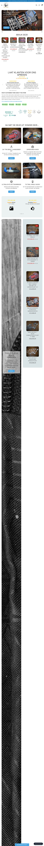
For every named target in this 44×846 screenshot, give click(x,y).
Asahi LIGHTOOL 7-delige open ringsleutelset (32, 359)
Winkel (33, 158)
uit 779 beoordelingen (21, 78)
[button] (3, 84)
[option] (22, 20)
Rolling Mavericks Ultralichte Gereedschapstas (32, 310)
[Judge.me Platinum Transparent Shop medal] (20, 111)
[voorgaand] (2, 31)
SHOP (32, 27)
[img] (22, 77)
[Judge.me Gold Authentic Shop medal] (29, 111)
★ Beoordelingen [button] (22, 844)
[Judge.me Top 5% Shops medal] (39, 111)
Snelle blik (5, 40)
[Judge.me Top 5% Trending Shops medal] (29, 115)
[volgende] (41, 31)
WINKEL (11, 158)
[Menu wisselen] (2, 5)
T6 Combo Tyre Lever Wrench (30, 46)
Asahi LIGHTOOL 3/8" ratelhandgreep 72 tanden (32, 260)
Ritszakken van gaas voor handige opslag (39, 47)
